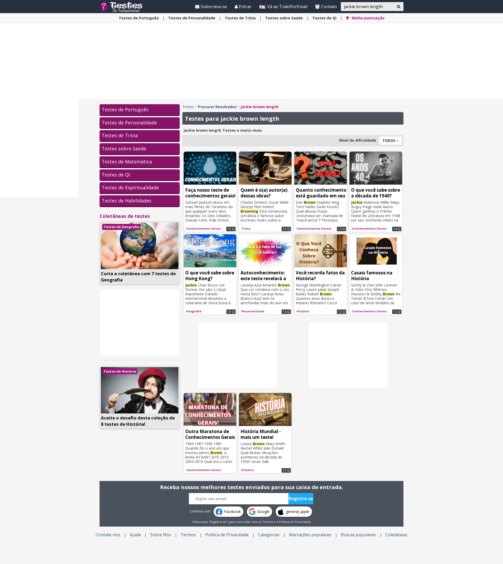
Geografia (193, 311)
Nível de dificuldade (357, 140)
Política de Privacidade (295, 522)
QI (324, 17)
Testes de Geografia (121, 226)
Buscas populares (358, 535)
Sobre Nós (160, 535)
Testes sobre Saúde (124, 148)
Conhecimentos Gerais (203, 228)
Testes (188, 106)
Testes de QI (116, 175)
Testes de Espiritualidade (130, 187)
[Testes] (125, 6)
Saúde (284, 17)
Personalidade (191, 17)
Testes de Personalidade (129, 122)
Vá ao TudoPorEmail (286, 6)
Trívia (240, 17)
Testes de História (119, 371)
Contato (329, 6)
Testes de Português (125, 109)
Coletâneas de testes (125, 216)
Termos (267, 522)
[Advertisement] (39, 116)
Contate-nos (108, 535)
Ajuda (135, 535)
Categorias (269, 535)
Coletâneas (396, 535)
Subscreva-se (214, 6)
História (303, 311)
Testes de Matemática (127, 161)
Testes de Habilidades (126, 200)
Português (139, 17)
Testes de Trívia (120, 135)
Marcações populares (310, 535)
